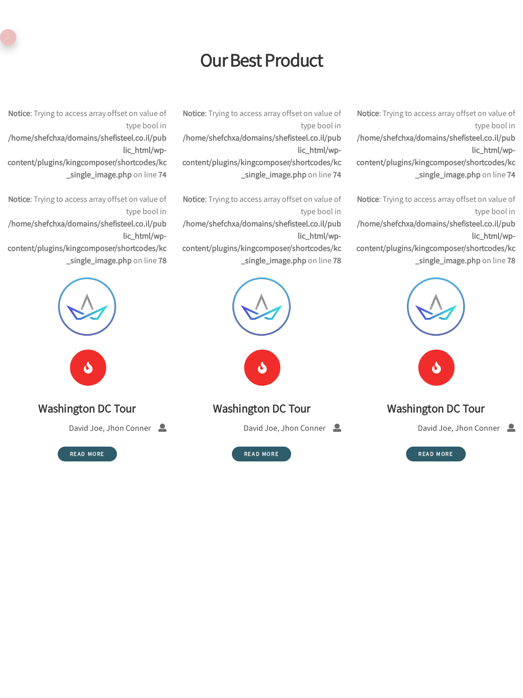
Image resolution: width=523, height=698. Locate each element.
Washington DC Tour (436, 408)
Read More (435, 453)
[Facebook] (436, 367)
